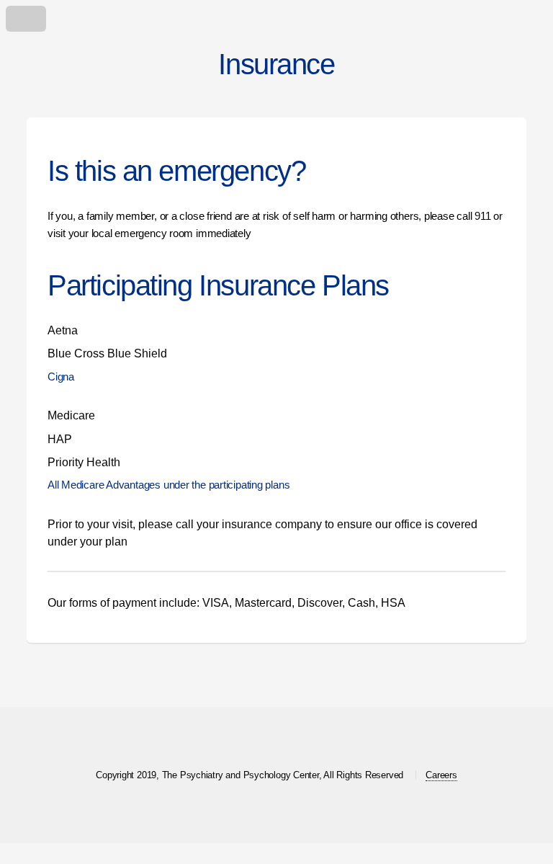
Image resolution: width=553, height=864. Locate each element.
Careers (441, 775)
